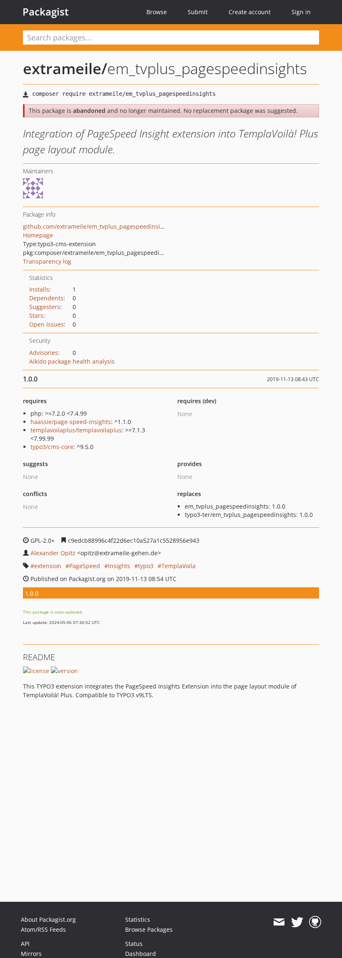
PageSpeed (84, 566)
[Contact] (279, 922)
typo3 (145, 566)
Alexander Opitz (52, 553)
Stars (36, 315)
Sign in (301, 12)
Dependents (46, 298)
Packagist (46, 11)
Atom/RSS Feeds (43, 929)
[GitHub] (315, 922)
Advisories (43, 353)
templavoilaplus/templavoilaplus (76, 430)
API (25, 944)
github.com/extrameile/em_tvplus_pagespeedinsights (97, 226)
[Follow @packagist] (297, 922)
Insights (119, 566)
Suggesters (44, 307)
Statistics (137, 919)
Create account (250, 12)
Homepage (38, 235)
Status (134, 944)
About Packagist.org (48, 919)
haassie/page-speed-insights (70, 422)
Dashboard (140, 954)
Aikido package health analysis (72, 361)
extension (47, 566)
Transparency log (47, 261)
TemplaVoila (178, 566)
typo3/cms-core (51, 447)
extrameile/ (65, 68)
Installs (39, 289)
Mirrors (31, 954)
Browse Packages (149, 929)
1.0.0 (31, 593)
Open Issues (46, 324)
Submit (198, 12)
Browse (156, 12)
